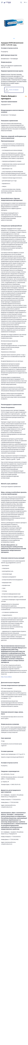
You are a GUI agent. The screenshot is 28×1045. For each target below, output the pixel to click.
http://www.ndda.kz (6, 677)
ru (24, 2)
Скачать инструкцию (13, 89)
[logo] (7, 2)
